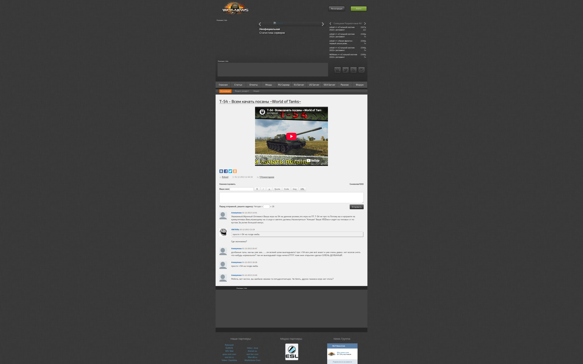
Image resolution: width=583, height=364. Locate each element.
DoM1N (229, 348)
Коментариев (267, 177)
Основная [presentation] (225, 91)
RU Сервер (284, 84)
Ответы (253, 84)
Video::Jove (252, 348)
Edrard (225, 177)
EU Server (299, 84)
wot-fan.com (252, 354)
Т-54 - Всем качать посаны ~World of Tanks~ (260, 101)
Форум (360, 84)
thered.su (252, 351)
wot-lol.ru (229, 357)
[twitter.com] (230, 171)
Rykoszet (229, 345)
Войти (358, 8)
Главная (223, 84)
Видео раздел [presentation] (242, 91)
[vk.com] (221, 171)
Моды (268, 84)
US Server (314, 84)
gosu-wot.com (229, 354)
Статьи (238, 84)
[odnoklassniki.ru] (235, 171)
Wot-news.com (343, 352)
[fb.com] (226, 171)
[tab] (225, 91)
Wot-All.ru (252, 357)
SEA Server (329, 84)
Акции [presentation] (256, 91)
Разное (345, 84)
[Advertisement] (235, 41)
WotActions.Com (252, 360)
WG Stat (229, 351)
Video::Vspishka (229, 360)
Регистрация (336, 8)
